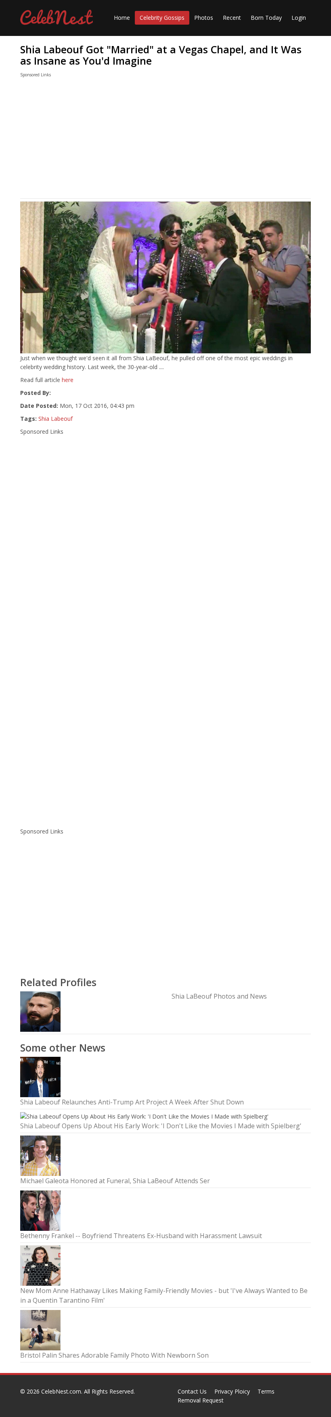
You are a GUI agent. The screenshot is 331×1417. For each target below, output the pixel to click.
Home (122, 17)
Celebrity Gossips (162, 17)
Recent (232, 17)
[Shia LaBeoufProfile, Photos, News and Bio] (40, 1011)
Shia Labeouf (55, 418)
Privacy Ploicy (232, 1391)
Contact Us (192, 1391)
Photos (203, 17)
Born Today (266, 17)
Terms (266, 1391)
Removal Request (201, 1400)
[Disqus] (165, 716)
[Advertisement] (165, 139)
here (67, 380)
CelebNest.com (61, 1391)
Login (298, 17)
